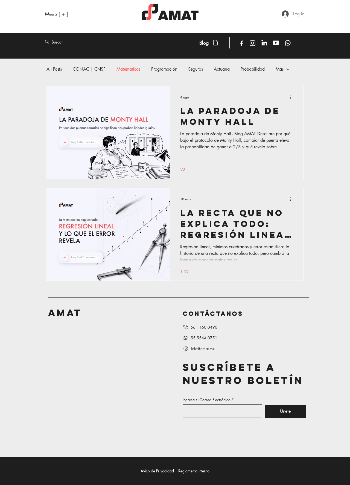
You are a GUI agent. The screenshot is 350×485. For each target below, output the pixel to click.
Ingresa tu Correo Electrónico (207, 400)
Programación (164, 69)
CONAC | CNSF (89, 69)
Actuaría (222, 69)
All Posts (54, 69)
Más (280, 69)
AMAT (65, 313)
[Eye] (242, 43)
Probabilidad (253, 69)
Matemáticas (128, 69)
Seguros (195, 69)
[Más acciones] (292, 97)
